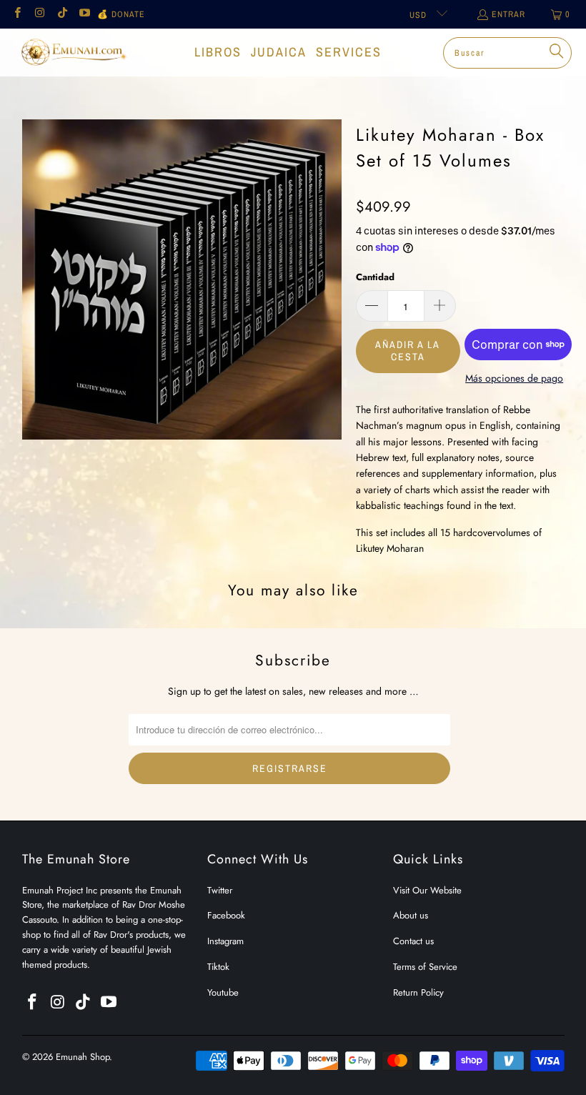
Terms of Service (425, 966)
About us (410, 915)
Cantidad (375, 277)
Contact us (413, 941)
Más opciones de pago (514, 378)
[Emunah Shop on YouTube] (84, 14)
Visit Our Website (427, 890)
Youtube (223, 992)
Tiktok (218, 966)
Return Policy (418, 992)
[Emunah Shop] (73, 52)
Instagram (225, 941)
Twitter (219, 890)
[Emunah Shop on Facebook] (17, 14)
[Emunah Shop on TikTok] (62, 14)
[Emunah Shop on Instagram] (39, 14)
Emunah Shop (82, 1057)
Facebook (226, 915)
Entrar (508, 14)
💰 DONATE (121, 14)
